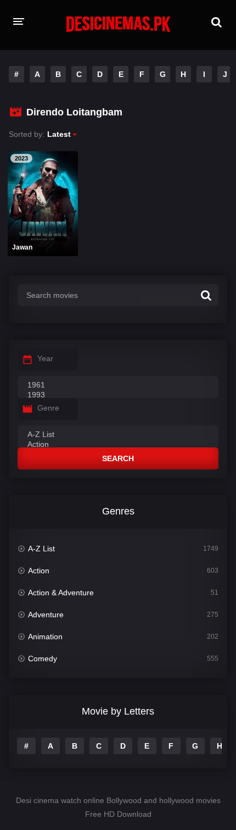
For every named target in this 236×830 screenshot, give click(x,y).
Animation (45, 636)
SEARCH (118, 458)
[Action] (118, 445)
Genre (48, 407)
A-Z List (41, 548)
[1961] (118, 385)
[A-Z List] (118, 435)
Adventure (46, 614)
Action (38, 570)
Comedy (42, 658)
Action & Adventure (61, 592)
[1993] (118, 395)
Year (45, 358)
